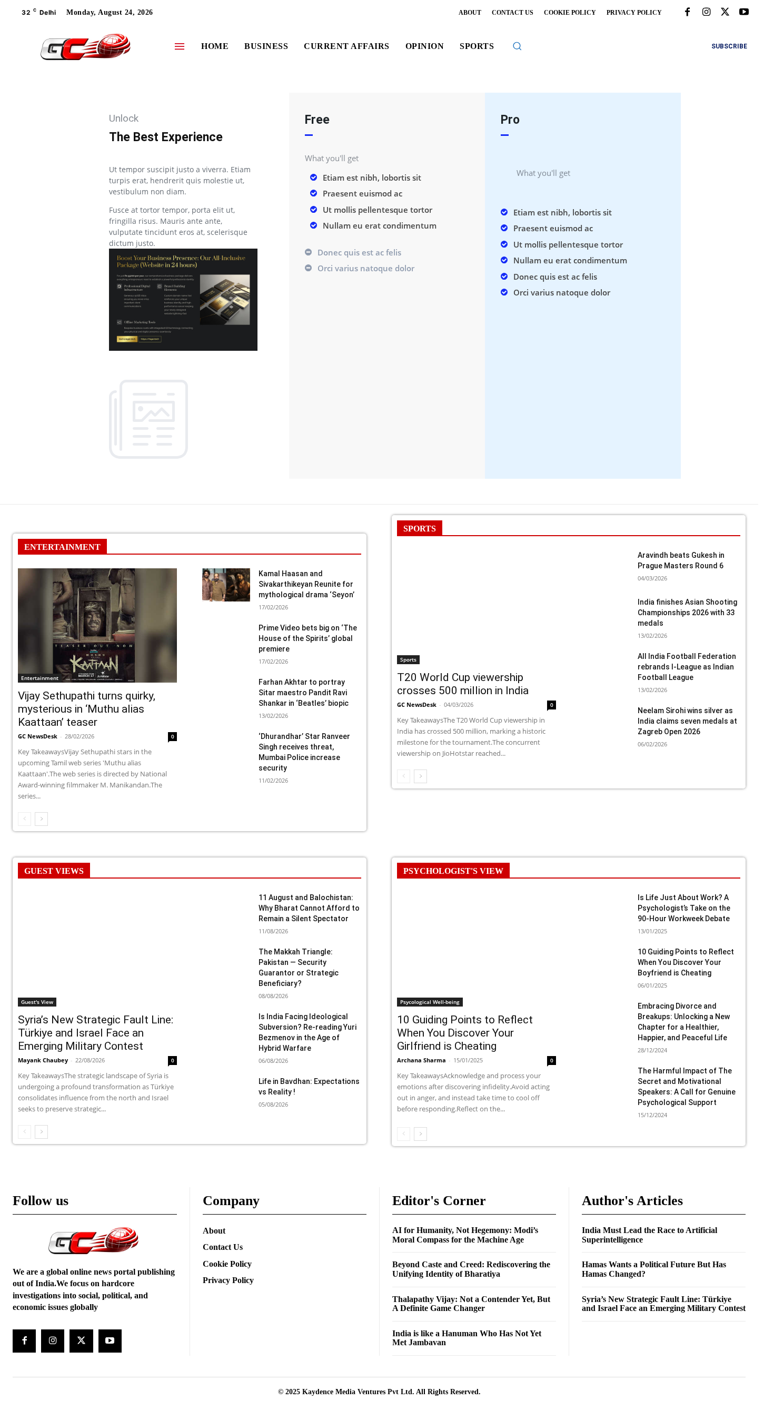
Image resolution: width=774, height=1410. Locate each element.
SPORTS (419, 528)
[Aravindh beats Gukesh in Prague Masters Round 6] (605, 566)
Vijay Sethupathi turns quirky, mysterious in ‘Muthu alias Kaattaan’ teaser (86, 708)
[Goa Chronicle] (85, 47)
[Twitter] (725, 12)
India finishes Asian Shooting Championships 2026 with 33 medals (687, 612)
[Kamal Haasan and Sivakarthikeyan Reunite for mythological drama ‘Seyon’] (226, 585)
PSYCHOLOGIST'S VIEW (453, 870)
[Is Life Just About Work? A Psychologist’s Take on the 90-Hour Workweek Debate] (605, 908)
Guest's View (37, 1001)
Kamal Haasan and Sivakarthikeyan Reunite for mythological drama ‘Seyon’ (306, 584)
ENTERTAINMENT (62, 547)
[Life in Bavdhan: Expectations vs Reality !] (226, 1092)
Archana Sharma (421, 1060)
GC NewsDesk (37, 736)
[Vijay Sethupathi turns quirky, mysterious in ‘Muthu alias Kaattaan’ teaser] (97, 625)
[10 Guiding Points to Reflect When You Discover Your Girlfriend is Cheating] (476, 949)
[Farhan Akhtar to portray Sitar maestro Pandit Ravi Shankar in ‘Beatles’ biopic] (226, 693)
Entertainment (39, 678)
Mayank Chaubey (43, 1060)
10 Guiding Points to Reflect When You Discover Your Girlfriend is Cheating (465, 1032)
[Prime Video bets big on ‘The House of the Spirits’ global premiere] (226, 639)
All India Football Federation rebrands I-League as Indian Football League (687, 667)
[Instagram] (706, 12)
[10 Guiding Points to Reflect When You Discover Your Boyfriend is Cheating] (605, 963)
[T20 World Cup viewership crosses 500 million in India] (476, 607)
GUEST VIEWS (54, 870)
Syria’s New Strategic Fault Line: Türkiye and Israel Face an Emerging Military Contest (95, 1032)
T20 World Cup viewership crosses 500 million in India (463, 684)
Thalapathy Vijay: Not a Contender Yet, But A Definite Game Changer (471, 1304)
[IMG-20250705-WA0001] (183, 347)
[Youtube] (744, 12)
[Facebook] (687, 12)
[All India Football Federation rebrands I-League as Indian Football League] (605, 667)
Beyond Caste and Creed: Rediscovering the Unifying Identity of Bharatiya (471, 1269)
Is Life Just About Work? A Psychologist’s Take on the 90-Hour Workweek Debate (684, 908)
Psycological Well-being (430, 1001)
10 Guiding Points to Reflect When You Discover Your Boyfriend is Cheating (686, 962)
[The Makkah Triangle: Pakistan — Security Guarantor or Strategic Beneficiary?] (226, 963)
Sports (408, 659)
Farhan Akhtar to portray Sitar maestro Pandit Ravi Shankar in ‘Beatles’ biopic (304, 692)
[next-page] (41, 819)
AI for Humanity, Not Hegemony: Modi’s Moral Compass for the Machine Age (465, 1235)
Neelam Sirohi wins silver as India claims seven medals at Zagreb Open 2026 (687, 721)
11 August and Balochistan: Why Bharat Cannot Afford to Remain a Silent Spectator (309, 908)
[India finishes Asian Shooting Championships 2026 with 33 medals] (605, 613)
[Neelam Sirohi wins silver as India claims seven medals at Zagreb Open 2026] (605, 721)
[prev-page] (24, 819)
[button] (517, 46)
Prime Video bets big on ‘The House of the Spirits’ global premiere (308, 638)
